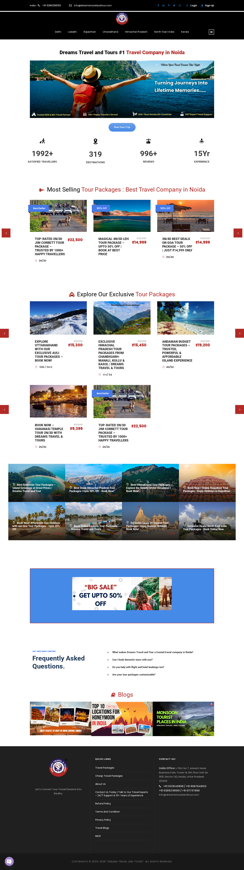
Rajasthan (90, 31)
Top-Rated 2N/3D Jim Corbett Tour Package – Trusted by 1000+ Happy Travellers (50, 246)
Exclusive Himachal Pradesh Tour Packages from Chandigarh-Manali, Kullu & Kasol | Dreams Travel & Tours (111, 355)
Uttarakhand (110, 31)
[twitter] (174, 5)
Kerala (185, 31)
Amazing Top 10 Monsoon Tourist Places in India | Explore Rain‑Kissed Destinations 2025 (183, 723)
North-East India (164, 31)
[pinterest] (169, 5)
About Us (100, 784)
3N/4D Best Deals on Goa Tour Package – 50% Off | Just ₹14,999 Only (177, 244)
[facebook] (158, 5)
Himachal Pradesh (136, 31)
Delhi (58, 31)
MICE (98, 836)
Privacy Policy (103, 819)
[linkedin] (163, 5)
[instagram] (180, 5)
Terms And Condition (107, 811)
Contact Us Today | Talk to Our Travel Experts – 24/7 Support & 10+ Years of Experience (121, 793)
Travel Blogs (102, 828)
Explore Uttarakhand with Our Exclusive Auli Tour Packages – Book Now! (49, 351)
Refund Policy (103, 803)
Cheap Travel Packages (109, 776)
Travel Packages (104, 767)
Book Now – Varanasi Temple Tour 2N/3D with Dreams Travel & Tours (49, 432)
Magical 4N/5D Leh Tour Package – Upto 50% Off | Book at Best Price (113, 246)
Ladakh (72, 31)
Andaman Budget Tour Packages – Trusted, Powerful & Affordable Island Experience (177, 351)
